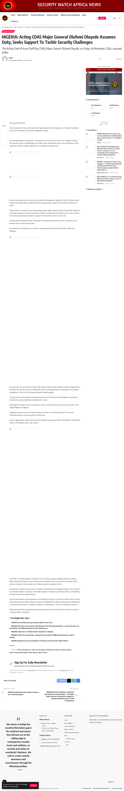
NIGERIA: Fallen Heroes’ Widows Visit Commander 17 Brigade (32, 632)
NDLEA (99, 143)
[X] (119, 782)
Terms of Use (14, 786)
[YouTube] (121, 782)
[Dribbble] (95, 114)
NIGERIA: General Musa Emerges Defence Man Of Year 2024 (31, 623)
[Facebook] (95, 106)
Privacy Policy (64, 670)
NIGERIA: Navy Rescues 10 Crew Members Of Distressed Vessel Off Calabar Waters (39, 641)
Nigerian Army (8, 31)
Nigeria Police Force (102, 172)
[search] (111, 18)
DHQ (33, 650)
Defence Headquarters (24, 650)
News (30, 652)
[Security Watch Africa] (5, 18)
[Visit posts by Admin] (5, 59)
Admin (11, 58)
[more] (96, 18)
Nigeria (35, 652)
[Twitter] (113, 106)
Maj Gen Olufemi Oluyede (63, 650)
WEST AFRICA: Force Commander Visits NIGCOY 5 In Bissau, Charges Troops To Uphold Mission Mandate (109, 179)
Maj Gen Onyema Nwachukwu (18, 652)
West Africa (100, 157)
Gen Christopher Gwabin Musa (45, 650)
